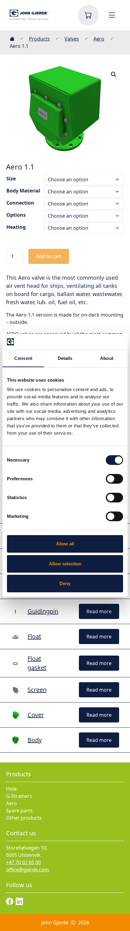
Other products (24, 817)
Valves (71, 38)
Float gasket (37, 663)
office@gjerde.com (27, 869)
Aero (98, 38)
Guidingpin (43, 611)
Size (11, 178)
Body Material (23, 190)
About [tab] (106, 358)
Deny (65, 583)
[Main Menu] (111, 15)
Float (34, 636)
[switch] (114, 479)
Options (16, 215)
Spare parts (19, 810)
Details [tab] (65, 358)
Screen (37, 690)
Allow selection (65, 563)
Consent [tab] (23, 358)
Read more (99, 611)
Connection (20, 202)
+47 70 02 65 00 (23, 862)
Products (39, 38)
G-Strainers (19, 796)
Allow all (65, 543)
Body (35, 740)
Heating (16, 227)
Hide (11, 788)
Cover (36, 715)
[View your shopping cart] (88, 15)
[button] (113, 74)
